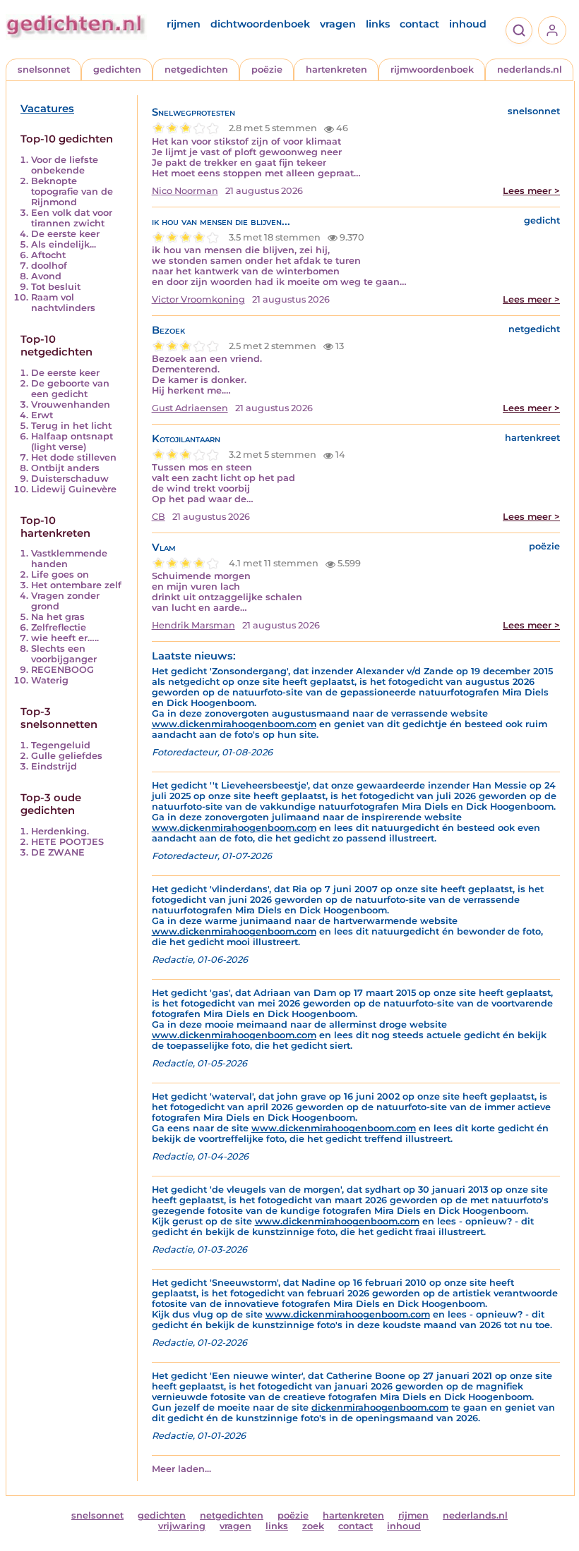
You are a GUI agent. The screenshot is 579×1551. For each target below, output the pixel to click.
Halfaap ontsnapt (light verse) (72, 441)
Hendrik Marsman (193, 625)
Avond (46, 276)
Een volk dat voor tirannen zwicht (71, 218)
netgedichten (196, 69)
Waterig (49, 680)
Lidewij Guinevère (74, 489)
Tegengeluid (60, 745)
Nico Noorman (185, 190)
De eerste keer (65, 234)
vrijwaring (181, 1526)
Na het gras (58, 617)
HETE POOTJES (67, 842)
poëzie (266, 69)
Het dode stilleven (74, 457)
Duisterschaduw (70, 478)
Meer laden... (181, 1469)
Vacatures (47, 108)
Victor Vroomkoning (198, 299)
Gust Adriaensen (190, 408)
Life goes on (60, 574)
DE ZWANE (58, 852)
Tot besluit (55, 286)
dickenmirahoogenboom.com (379, 1407)
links (378, 24)
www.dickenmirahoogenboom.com (234, 724)
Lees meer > (531, 190)
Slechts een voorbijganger (64, 653)
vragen (338, 24)
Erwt (42, 415)
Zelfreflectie (58, 627)
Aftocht (48, 255)
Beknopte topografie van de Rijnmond (72, 191)
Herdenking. (60, 831)
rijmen (184, 24)
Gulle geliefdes (66, 755)
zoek (313, 1526)
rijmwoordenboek (432, 69)
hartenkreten (336, 69)
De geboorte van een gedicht (70, 388)
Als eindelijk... (63, 244)
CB (158, 516)
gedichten (117, 69)
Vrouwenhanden (70, 404)
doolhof (49, 265)
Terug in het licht (71, 425)
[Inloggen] (552, 30)
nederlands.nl (529, 69)
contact (419, 24)
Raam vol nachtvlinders (63, 302)
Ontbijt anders (65, 468)
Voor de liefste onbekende (64, 165)
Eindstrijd (54, 766)
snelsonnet (44, 69)
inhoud (468, 24)
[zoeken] (519, 30)
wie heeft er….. (65, 638)
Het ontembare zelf (76, 585)
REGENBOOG (62, 669)
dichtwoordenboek (260, 24)
